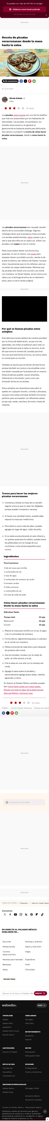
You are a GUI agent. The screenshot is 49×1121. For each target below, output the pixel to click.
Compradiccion (9, 1076)
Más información (40, 1118)
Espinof (28, 1039)
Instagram (21, 914)
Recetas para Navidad (13, 959)
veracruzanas (19, 115)
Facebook (21, 81)
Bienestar (7, 964)
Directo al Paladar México (13, 1107)
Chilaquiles (24, 903)
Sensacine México (32, 1096)
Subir (40, 1005)
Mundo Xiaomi (8, 1035)
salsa (29, 237)
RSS (26, 914)
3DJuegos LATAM (32, 1088)
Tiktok (42, 914)
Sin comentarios (11, 81)
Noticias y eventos (33, 942)
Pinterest (31, 914)
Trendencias (7, 1068)
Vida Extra (29, 1023)
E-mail (34, 81)
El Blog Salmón (31, 1068)
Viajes (27, 952)
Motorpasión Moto (32, 1056)
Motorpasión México (33, 1107)
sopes (33, 254)
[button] (17, 98)
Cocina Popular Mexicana (21, 708)
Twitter (25, 81)
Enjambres (30, 959)
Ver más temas (9, 979)
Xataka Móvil (8, 1023)
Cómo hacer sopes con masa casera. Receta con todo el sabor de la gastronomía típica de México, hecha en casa (23, 690)
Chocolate (30, 969)
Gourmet (7, 942)
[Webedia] (9, 1007)
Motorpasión (30, 1052)
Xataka (5, 1019)
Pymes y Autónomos (33, 1072)
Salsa (5, 969)
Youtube (15, 914)
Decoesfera (7, 1072)
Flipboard (29, 81)
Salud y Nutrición (33, 947)
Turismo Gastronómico (9, 953)
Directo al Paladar (10, 1052)
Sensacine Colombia (33, 1100)
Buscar (38, 993)
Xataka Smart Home (11, 1031)
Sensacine (29, 1036)
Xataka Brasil (8, 1092)
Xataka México (8, 1088)
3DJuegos (29, 1019)
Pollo (27, 964)
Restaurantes (9, 947)
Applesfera (7, 1027)
